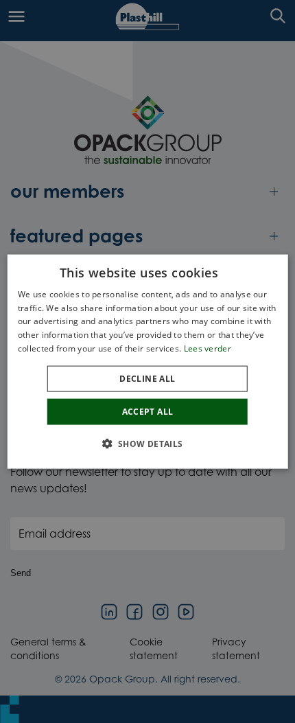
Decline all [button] (147, 378)
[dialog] (148, 361)
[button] (147, 443)
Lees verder (207, 348)
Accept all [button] (148, 411)
